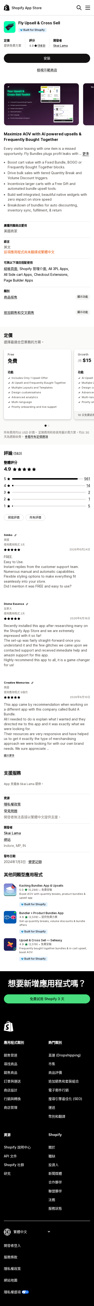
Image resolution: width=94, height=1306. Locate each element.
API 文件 (10, 1156)
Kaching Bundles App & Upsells (41, 885)
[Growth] (48, 426)
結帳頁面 (10, 269)
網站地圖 (10, 1280)
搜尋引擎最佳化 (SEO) (65, 1099)
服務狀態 (55, 1208)
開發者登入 (12, 1245)
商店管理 (10, 1107)
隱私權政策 (12, 804)
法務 (51, 1200)
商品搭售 (10, 297)
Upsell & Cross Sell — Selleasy (40, 940)
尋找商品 (10, 1064)
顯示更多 (9, 755)
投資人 (53, 1165)
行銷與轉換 (12, 1099)
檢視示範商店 (47, 70)
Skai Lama (60, 45)
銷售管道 (10, 1055)
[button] (47, 895)
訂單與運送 (12, 1081)
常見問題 (10, 811)
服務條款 (10, 1257)
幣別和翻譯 (56, 1116)
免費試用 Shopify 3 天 (47, 999)
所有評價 (35, 517)
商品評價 (55, 1072)
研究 (7, 1173)
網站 (7, 840)
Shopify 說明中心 (17, 1147)
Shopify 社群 (14, 1165)
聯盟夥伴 (55, 1191)
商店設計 (10, 1090)
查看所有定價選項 (36, 437)
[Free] (46, 426)
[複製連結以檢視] (15, 535)
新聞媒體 (55, 1173)
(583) (41, 45)
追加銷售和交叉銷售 (19, 312)
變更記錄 (35, 862)
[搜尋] (79, 7)
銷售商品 (10, 1072)
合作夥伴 (55, 1182)
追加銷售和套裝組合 (63, 1081)
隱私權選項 (12, 1292)
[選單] (87, 7)
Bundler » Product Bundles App (41, 913)
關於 (51, 1147)
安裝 (47, 58)
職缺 (51, 1156)
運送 (51, 1107)
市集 (51, 1064)
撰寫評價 (14, 517)
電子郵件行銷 (58, 1090)
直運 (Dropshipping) (64, 1055)
